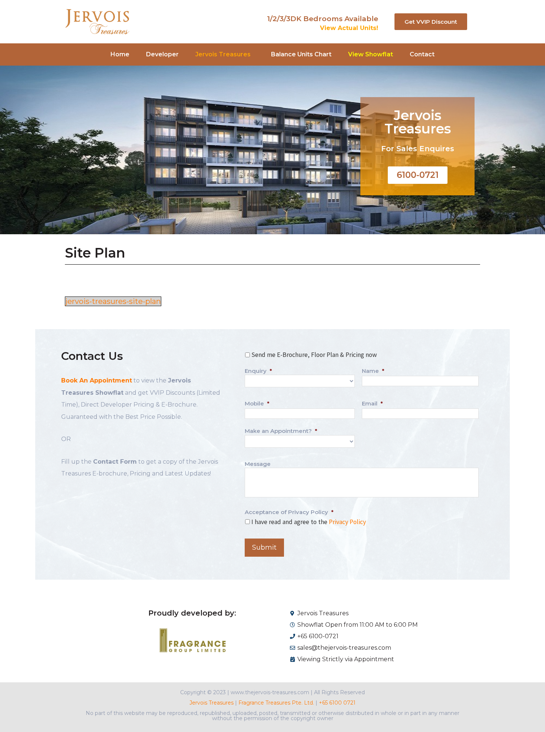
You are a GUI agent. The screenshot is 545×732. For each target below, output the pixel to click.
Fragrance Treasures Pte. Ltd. (276, 702)
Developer (162, 54)
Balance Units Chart (301, 54)
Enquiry (258, 370)
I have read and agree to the (308, 522)
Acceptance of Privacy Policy (289, 512)
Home (119, 54)
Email (372, 403)
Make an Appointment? (281, 430)
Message (258, 463)
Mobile (257, 403)
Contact (422, 54)
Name (373, 370)
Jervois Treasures (211, 702)
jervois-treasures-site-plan (113, 301)
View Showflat (370, 54)
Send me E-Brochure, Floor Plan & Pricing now (314, 355)
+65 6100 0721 (336, 702)
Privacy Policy (347, 522)
